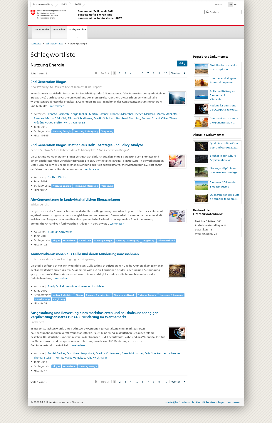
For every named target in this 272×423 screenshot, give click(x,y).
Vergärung (149, 240)
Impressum (234, 402)
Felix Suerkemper (156, 353)
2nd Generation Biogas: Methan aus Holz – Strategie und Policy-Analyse (87, 147)
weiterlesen (57, 105)
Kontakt (218, 4)
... (137, 73)
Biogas (56, 240)
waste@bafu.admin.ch (179, 402)
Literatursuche (41, 29)
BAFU (78, 4)
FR (235, 4)
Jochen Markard (145, 114)
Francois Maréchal (121, 114)
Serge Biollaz (79, 114)
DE (231, 4)
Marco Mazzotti (167, 114)
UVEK (64, 4)
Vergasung (107, 131)
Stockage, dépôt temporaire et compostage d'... (223, 172)
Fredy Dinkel (56, 286)
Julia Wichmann (97, 357)
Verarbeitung (42, 299)
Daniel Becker (56, 353)
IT (240, 4)
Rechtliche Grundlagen (210, 402)
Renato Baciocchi (59, 114)
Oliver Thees (169, 118)
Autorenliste (59, 29)
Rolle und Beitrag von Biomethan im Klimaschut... (223, 95)
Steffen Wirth (62, 122)
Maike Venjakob (75, 357)
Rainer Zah (79, 122)
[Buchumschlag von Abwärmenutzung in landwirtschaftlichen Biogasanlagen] (177, 215)
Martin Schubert (104, 118)
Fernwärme (69, 240)
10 (165, 73)
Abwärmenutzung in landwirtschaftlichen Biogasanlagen (75, 201)
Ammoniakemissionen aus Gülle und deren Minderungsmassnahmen (85, 256)
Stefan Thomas (53, 357)
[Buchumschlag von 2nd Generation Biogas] (177, 97)
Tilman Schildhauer (80, 118)
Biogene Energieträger (98, 295)
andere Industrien (62, 295)
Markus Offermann (108, 353)
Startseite (36, 43)
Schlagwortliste (77, 29)
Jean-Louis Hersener (78, 286)
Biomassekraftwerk (124, 295)
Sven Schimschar (132, 353)
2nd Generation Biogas (67, 84)
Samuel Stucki (151, 118)
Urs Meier (98, 286)
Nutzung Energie (62, 131)
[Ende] (185, 73)
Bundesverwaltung (43, 4)
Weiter (175, 73)
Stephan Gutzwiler (60, 231)
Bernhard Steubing (128, 118)
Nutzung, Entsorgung (86, 131)
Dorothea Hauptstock (80, 353)
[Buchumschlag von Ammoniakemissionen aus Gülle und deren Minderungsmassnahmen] (177, 270)
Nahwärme (85, 240)
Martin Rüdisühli (55, 118)
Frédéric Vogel (43, 122)
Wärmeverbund (166, 240)
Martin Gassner (98, 114)
